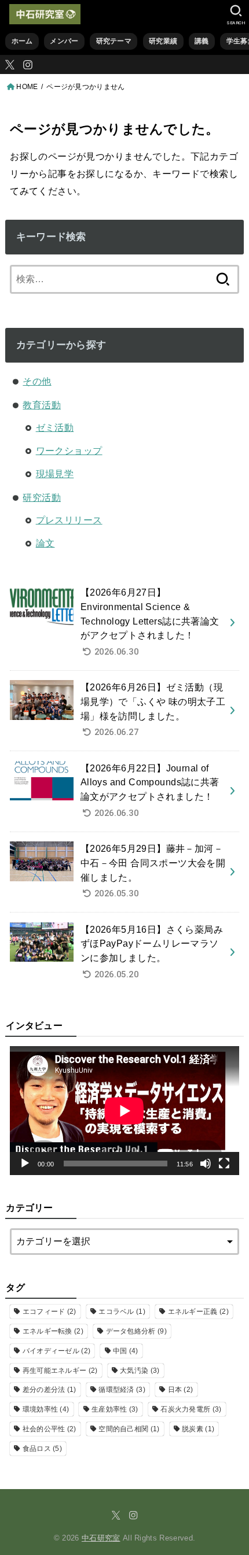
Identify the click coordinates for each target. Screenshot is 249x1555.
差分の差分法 (49, 1390)
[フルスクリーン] (224, 1163)
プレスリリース (69, 520)
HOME (27, 86)
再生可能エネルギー (60, 1370)
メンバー (64, 41)
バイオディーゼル (57, 1351)
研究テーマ (113, 41)
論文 (45, 543)
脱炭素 (198, 1429)
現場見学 (55, 473)
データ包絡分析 (136, 1331)
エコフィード (49, 1311)
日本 (180, 1390)
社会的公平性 (49, 1429)
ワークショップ (69, 450)
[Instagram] (28, 65)
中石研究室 (101, 1538)
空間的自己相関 (128, 1429)
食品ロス (42, 1449)
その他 (37, 381)
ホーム (22, 41)
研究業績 (163, 41)
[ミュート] (205, 1163)
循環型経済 (121, 1390)
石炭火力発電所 (190, 1409)
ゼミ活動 (55, 427)
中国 (125, 1351)
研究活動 (42, 497)
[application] (124, 1110)
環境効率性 (46, 1409)
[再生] (25, 1163)
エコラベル (121, 1311)
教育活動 (42, 405)
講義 (202, 41)
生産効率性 (114, 1409)
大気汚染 (139, 1370)
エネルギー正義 (198, 1311)
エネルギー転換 (53, 1331)
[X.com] (10, 65)
